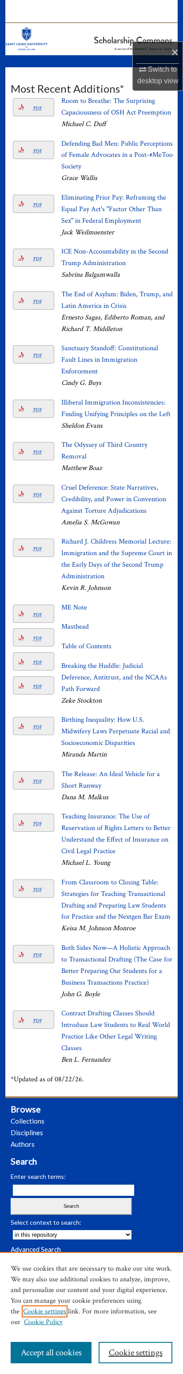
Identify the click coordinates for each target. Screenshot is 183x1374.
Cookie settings (44, 1311)
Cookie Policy (43, 1322)
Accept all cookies (51, 1352)
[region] (91, 1313)
